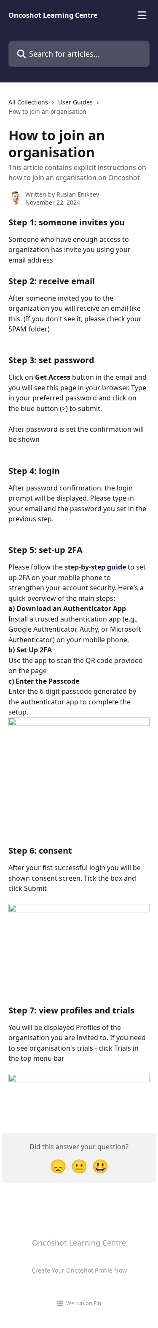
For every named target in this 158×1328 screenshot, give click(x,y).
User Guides (75, 102)
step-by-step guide (94, 567)
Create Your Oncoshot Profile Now (79, 1270)
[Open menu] (142, 15)
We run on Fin (83, 1303)
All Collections (28, 102)
